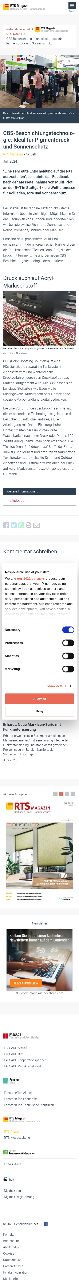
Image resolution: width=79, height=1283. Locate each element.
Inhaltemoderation (15, 1272)
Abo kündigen (12, 1247)
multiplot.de (15, 501)
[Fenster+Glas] (39, 1081)
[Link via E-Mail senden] (37, 525)
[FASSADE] (39, 1036)
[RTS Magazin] (29, 7)
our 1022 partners (31, 578)
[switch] (68, 642)
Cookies (8, 1253)
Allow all (39, 699)
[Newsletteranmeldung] (39, 960)
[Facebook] (7, 525)
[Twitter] (14, 525)
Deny (39, 711)
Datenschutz (12, 1260)
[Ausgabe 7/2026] (39, 851)
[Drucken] (29, 525)
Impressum (11, 1241)
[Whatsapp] (22, 525)
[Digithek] (39, 1178)
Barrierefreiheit (13, 1266)
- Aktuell (19, 154)
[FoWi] (39, 1152)
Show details (56, 686)
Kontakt (8, 1234)
